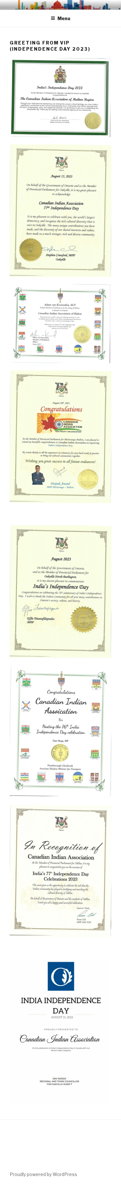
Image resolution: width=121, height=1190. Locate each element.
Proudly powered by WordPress (43, 1174)
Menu (63, 18)
